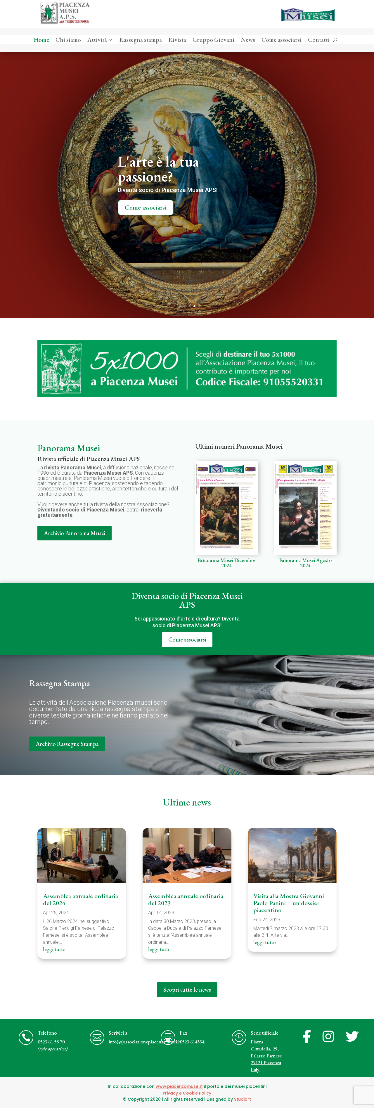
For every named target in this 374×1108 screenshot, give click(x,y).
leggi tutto (54, 949)
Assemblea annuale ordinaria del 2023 (185, 899)
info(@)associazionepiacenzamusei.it (145, 1041)
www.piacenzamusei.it (179, 1086)
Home (41, 41)
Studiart (242, 1099)
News (248, 41)
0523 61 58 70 (51, 1041)
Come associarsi (282, 41)
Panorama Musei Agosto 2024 (305, 563)
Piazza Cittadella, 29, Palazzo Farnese (266, 1048)
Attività (97, 41)
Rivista (177, 41)
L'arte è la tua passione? (158, 169)
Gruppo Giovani (213, 41)
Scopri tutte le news (187, 989)
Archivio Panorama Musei (74, 533)
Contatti (319, 41)
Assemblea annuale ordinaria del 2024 (80, 899)
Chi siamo (68, 41)
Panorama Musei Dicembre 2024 (226, 563)
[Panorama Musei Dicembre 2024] (226, 508)
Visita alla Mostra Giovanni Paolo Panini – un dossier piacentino (288, 903)
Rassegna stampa (140, 41)
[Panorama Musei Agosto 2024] (305, 508)
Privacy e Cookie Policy (187, 1093)
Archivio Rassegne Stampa (67, 744)
